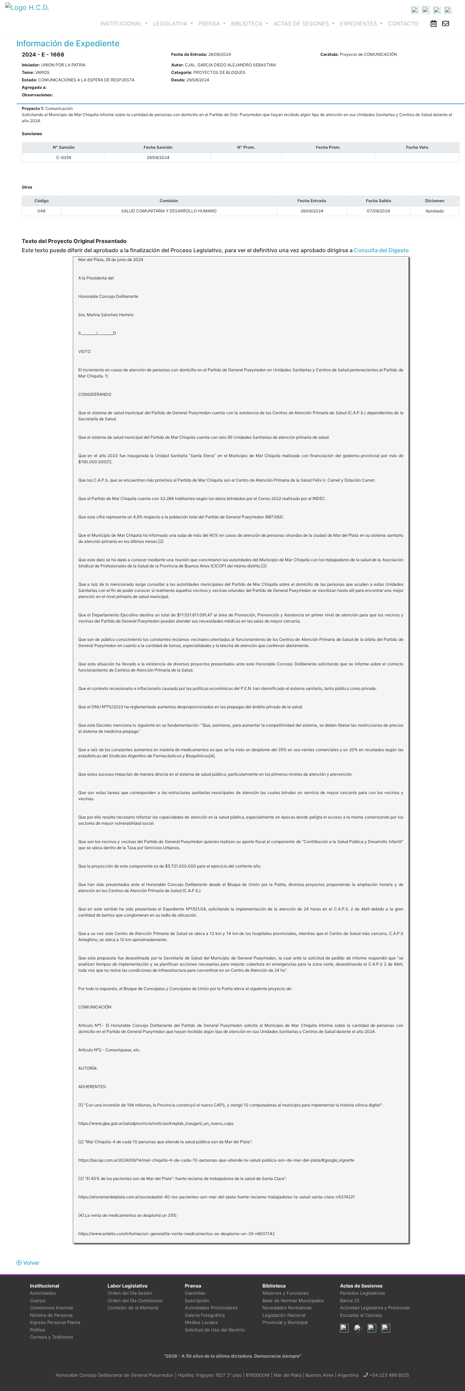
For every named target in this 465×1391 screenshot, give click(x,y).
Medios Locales (201, 1322)
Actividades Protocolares (211, 1307)
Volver (30, 1262)
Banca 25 (349, 1300)
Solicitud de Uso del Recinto (215, 1329)
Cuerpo (38, 1300)
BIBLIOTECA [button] (247, 23)
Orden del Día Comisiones (135, 1300)
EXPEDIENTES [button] (359, 23)
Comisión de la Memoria (133, 1307)
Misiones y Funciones (285, 1293)
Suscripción (197, 1300)
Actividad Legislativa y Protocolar (375, 1307)
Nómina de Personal (51, 1315)
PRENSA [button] (210, 23)
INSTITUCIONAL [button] (125, 23)
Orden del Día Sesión (130, 1293)
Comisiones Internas (51, 1307)
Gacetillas (195, 1293)
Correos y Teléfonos (51, 1337)
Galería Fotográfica (205, 1315)
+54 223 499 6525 (388, 1375)
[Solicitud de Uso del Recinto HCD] (434, 23)
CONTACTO (403, 23)
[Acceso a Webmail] (445, 23)
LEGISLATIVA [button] (171, 23)
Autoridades (43, 1293)
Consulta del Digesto (381, 250)
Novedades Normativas (287, 1307)
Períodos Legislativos (362, 1293)
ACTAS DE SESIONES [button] (302, 23)
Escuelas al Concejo (361, 1315)
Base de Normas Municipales (293, 1300)
